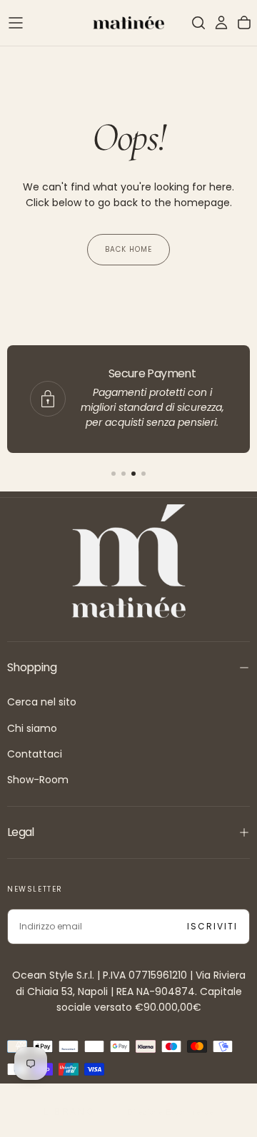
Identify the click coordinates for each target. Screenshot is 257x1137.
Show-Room (38, 780)
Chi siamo (32, 728)
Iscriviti (212, 926)
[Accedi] (221, 22)
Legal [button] (20, 832)
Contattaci (34, 754)
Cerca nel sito (41, 702)
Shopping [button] (31, 667)
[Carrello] (244, 22)
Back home (128, 249)
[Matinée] (128, 561)
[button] (15, 22)
